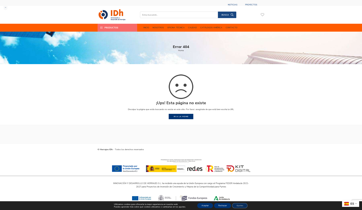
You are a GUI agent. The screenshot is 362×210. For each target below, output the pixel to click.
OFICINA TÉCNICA (176, 27)
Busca (225, 15)
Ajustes (239, 205)
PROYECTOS (251, 4)
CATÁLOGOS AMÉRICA (211, 27)
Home (181, 50)
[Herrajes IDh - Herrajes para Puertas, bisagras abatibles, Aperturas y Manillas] (112, 14)
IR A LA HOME (181, 116)
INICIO (146, 27)
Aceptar (205, 205)
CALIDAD (192, 27)
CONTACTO (231, 27)
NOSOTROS (158, 27)
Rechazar (222, 205)
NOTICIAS (232, 4)
